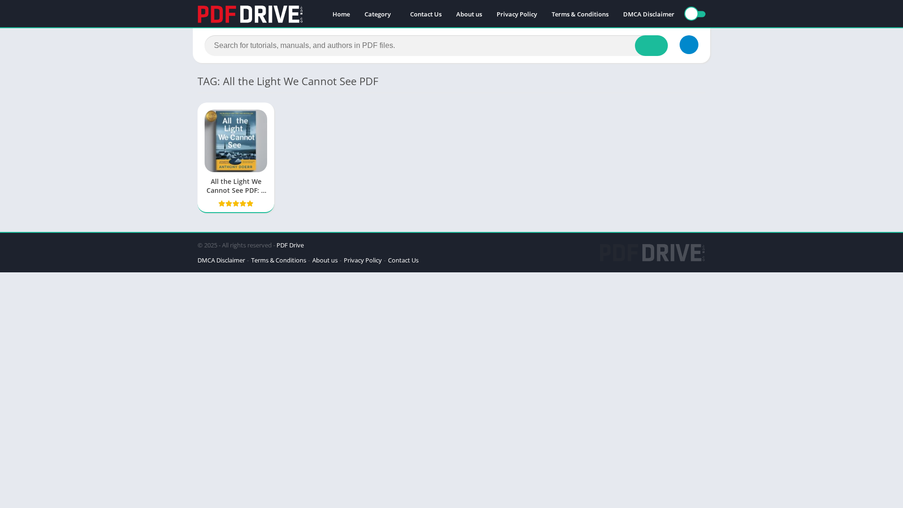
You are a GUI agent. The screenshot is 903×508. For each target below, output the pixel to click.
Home (341, 14)
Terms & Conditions (580, 14)
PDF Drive (290, 245)
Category (377, 14)
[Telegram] (689, 44)
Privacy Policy (517, 14)
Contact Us (426, 14)
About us (469, 14)
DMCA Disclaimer (648, 14)
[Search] (651, 45)
